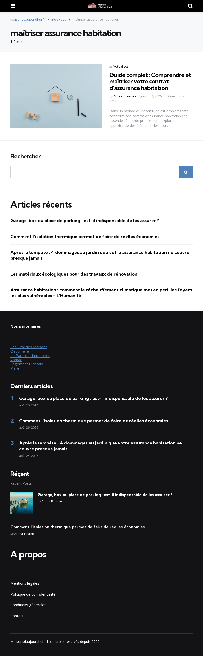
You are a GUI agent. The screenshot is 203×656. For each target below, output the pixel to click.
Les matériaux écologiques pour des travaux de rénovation (73, 274)
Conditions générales (28, 604)
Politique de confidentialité (33, 594)
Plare (14, 368)
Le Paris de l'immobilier (30, 355)
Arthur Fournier (125, 96)
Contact (17, 615)
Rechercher (25, 156)
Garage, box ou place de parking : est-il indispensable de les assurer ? (84, 220)
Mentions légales (24, 583)
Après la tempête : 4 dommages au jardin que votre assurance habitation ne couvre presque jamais (99, 255)
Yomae (16, 359)
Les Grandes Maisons (28, 346)
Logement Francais (26, 363)
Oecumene (19, 351)
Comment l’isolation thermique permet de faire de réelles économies (84, 236)
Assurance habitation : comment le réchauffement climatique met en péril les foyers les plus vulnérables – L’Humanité (101, 292)
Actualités (120, 66)
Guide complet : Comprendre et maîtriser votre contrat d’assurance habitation (150, 81)
